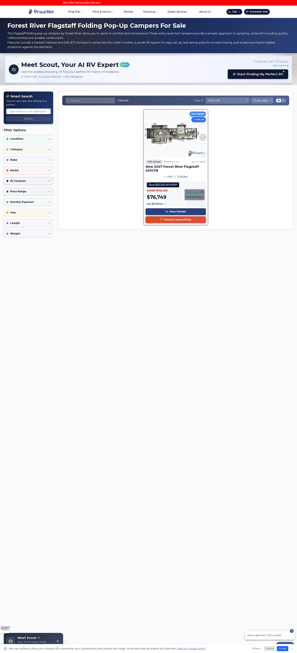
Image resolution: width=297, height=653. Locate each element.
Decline (270, 648)
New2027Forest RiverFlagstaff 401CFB (172, 168)
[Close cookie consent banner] (292, 648)
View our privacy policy (191, 648)
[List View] (283, 100)
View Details (177, 211)
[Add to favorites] (204, 154)
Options (256, 648)
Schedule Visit (259, 11)
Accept (282, 648)
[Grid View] (278, 100)
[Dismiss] (7, 636)
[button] (148, 69)
